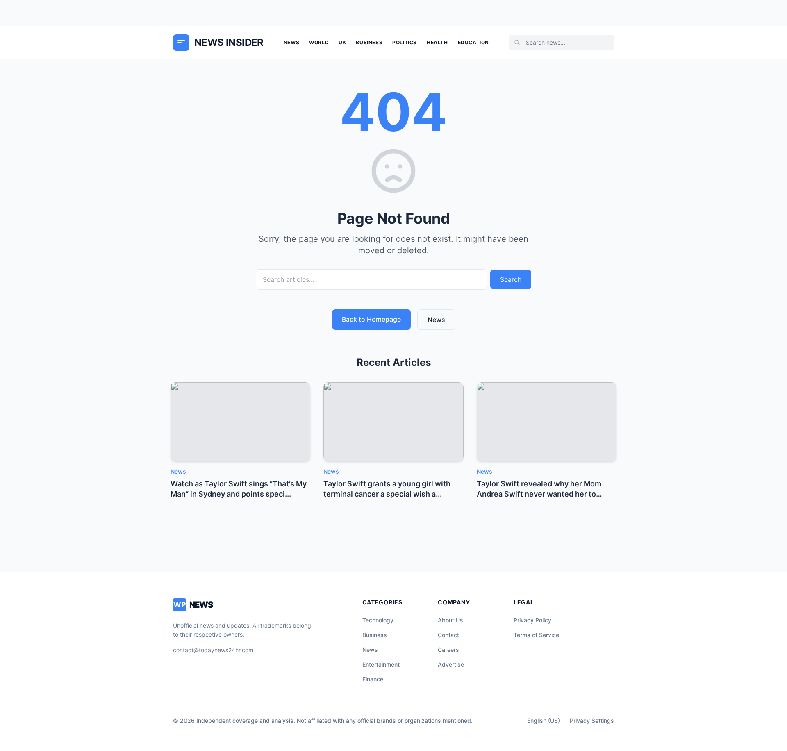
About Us (450, 620)
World (319, 42)
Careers (448, 649)
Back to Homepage (371, 319)
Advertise (451, 664)
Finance (372, 679)
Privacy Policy (532, 620)
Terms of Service (536, 634)
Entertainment (381, 664)
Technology (378, 620)
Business (369, 42)
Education (473, 42)
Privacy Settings (592, 720)
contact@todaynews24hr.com (213, 650)
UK (342, 42)
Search (510, 279)
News (291, 42)
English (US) (543, 720)
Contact (448, 634)
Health (437, 42)
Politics (404, 42)
